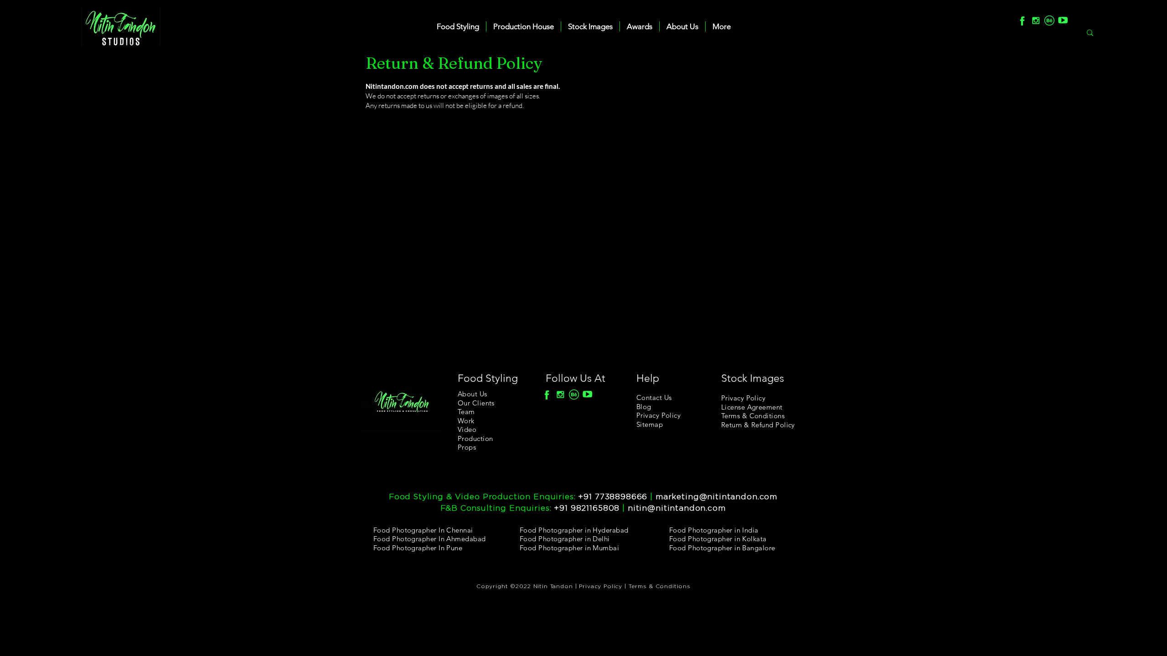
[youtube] (1063, 20)
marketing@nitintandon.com (716, 497)
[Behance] (1049, 20)
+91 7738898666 (612, 497)
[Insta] (1036, 20)
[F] (1022, 20)
